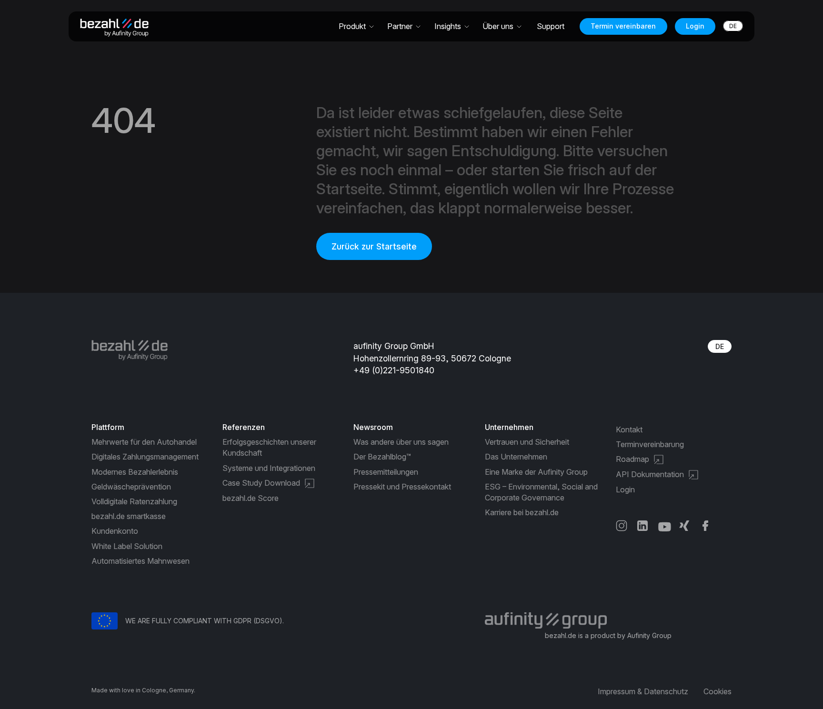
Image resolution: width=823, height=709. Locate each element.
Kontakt (629, 429)
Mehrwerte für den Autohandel (144, 442)
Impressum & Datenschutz (643, 691)
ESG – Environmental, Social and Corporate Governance (541, 492)
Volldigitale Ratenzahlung (134, 501)
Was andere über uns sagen (401, 442)
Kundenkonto (114, 531)
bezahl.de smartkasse (128, 516)
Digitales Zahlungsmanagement (145, 456)
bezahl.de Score (250, 498)
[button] (356, 26)
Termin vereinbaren (623, 26)
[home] (118, 27)
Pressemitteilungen (385, 472)
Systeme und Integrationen (268, 468)
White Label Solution (126, 546)
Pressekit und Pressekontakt (402, 486)
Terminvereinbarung (650, 444)
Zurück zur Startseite (374, 246)
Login (695, 26)
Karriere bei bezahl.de (522, 512)
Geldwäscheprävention (131, 486)
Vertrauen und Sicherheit (527, 442)
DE (719, 346)
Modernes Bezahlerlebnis (134, 472)
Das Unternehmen (516, 456)
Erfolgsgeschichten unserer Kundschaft (269, 447)
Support (550, 26)
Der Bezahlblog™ (382, 456)
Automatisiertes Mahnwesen (140, 561)
